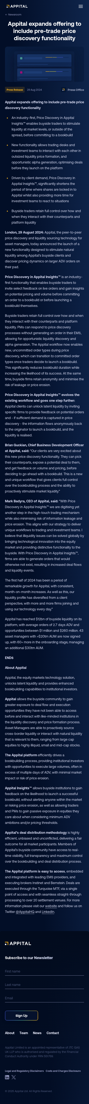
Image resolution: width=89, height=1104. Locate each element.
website (51, 906)
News (37, 1033)
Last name (12, 985)
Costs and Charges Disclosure (63, 1070)
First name (12, 971)
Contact (53, 1033)
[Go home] (17, 6)
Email (9, 998)
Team (23, 1033)
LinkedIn (48, 912)
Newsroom (14, 14)
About (9, 1033)
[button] (81, 6)
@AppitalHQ (25, 912)
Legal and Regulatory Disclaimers (24, 1070)
